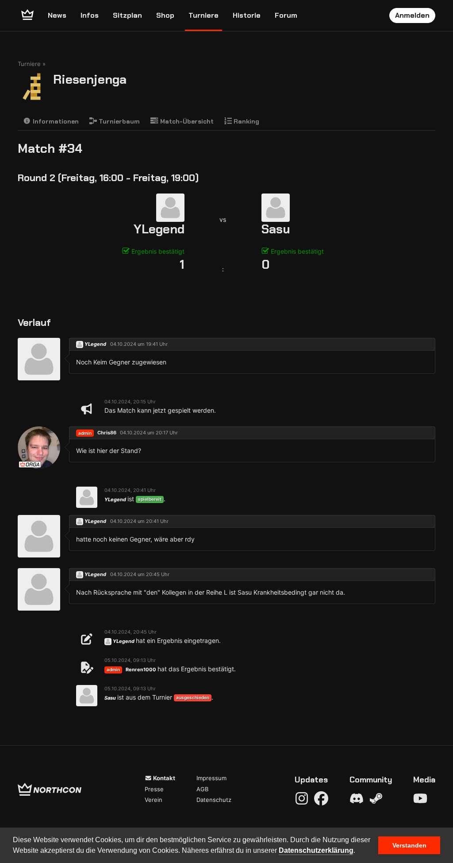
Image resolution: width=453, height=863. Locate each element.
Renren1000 (141, 669)
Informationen (55, 121)
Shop (165, 15)
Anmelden (412, 15)
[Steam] (376, 798)
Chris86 (106, 433)
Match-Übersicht (186, 121)
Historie (247, 15)
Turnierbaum (118, 121)
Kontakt (163, 778)
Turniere (203, 15)
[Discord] (356, 798)
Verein (153, 799)
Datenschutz (213, 799)
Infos (90, 15)
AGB (202, 789)
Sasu (275, 229)
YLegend (159, 229)
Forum (286, 15)
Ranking (245, 121)
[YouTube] (420, 798)
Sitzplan (127, 15)
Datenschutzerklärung (316, 850)
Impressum (211, 778)
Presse (154, 789)
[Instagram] (301, 798)
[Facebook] (321, 798)
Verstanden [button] (409, 845)
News (57, 15)
